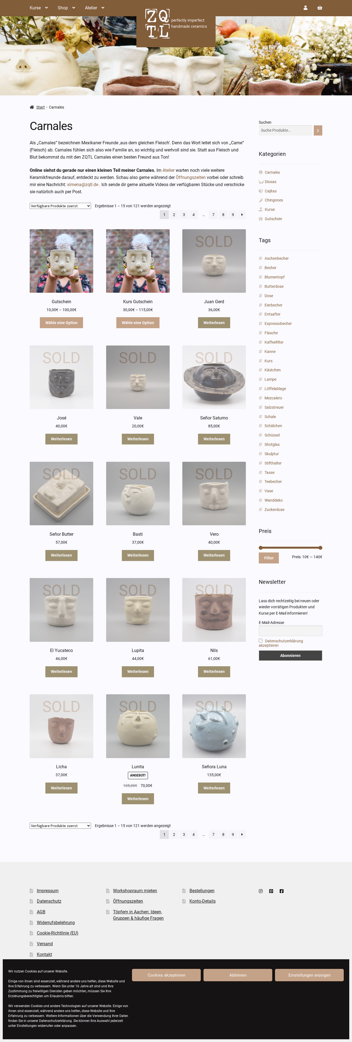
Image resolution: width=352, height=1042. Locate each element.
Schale (270, 416)
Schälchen (273, 426)
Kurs (269, 361)
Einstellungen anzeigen (309, 975)
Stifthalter (273, 463)
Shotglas (272, 444)
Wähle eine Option (61, 322)
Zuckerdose (274, 509)
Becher (270, 268)
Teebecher (273, 481)
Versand (45, 943)
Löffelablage (275, 388)
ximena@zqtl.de (82, 184)
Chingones (274, 200)
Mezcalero (273, 398)
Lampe (270, 379)
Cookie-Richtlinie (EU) (57, 933)
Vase (269, 491)
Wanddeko (274, 500)
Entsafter (272, 314)
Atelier (91, 7)
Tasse (269, 472)
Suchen (265, 122)
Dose (269, 296)
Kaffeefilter (274, 342)
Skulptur (272, 454)
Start (40, 107)
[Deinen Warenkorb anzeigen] (320, 7)
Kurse (35, 7)
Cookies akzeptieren (166, 975)
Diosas (270, 181)
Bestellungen (202, 890)
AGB (41, 911)
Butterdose (274, 286)
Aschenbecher (277, 258)
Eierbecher (273, 305)
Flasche (271, 333)
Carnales (272, 172)
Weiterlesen (214, 322)
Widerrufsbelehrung (56, 922)
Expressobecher (278, 323)
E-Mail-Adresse (271, 622)
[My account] (305, 7)
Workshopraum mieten (135, 890)
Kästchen (273, 370)
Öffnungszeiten (191, 177)
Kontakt (44, 954)
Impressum (48, 890)
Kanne (270, 351)
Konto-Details (202, 901)
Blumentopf (275, 277)
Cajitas (271, 191)
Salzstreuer (274, 407)
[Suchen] (318, 130)
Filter (269, 558)
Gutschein (273, 219)
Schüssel (272, 435)
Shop (63, 7)
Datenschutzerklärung (55, 1021)
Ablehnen (237, 975)
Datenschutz (49, 901)
